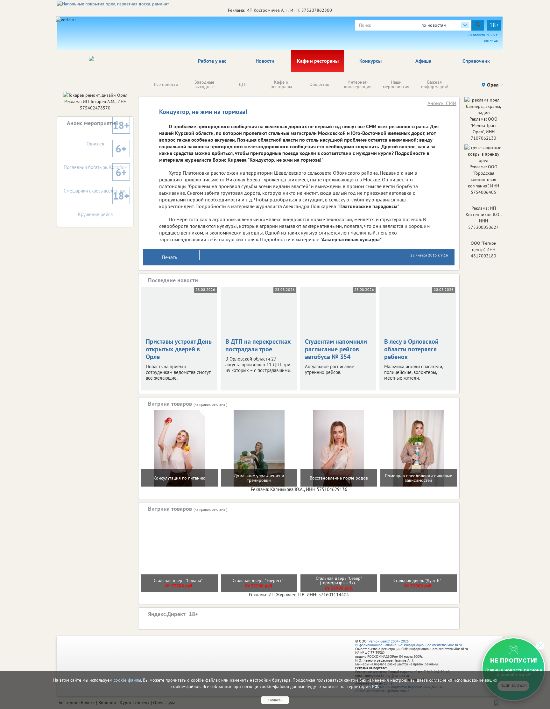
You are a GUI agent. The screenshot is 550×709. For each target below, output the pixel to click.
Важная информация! (434, 84)
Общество (319, 84)
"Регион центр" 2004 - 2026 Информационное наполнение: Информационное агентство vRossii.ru (408, 643)
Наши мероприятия (396, 84)
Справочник (476, 61)
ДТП (243, 84)
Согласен (275, 700)
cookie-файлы (127, 680)
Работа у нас (212, 61)
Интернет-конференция (357, 84)
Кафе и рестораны (318, 61)
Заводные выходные (204, 84)
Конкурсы (370, 61)
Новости (265, 61)
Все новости (166, 84)
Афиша (423, 61)
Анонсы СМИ (441, 103)
